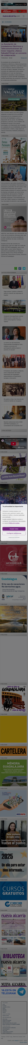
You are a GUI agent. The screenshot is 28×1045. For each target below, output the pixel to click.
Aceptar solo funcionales (14, 537)
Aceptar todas (14, 529)
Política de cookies (14, 523)
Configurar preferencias (14, 533)
